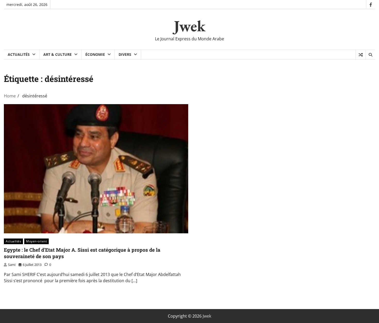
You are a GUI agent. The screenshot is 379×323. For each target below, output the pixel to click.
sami (11, 264)
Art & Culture (57, 54)
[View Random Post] (360, 55)
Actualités (19, 54)
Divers (125, 54)
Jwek (189, 26)
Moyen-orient (36, 241)
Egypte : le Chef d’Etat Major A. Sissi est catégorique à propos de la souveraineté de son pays (82, 253)
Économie (95, 54)
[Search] (370, 55)
